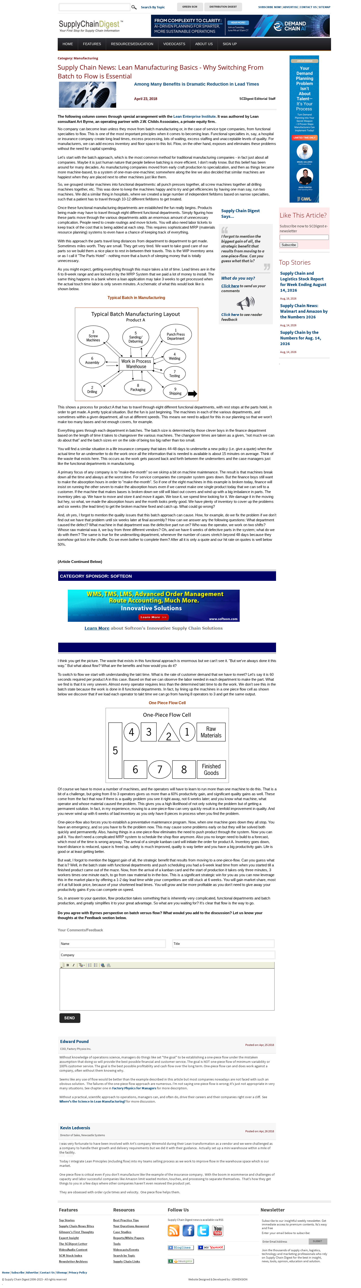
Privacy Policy (78, 1272)
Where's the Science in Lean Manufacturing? (92, 1101)
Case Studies (122, 1232)
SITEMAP (324, 7)
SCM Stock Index (70, 1255)
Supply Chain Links (126, 1261)
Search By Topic (153, 7)
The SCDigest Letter (73, 1244)
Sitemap (61, 1272)
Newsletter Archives (73, 1261)
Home (6, 1272)
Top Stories (67, 1220)
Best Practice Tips (126, 1220)
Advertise (32, 1272)
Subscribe (17, 1272)
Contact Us (47, 1272)
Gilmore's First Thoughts (76, 1232)
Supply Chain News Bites (76, 1226)
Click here (230, 314)
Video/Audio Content (73, 1250)
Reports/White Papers (128, 1238)
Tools (117, 1244)
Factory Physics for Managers (134, 1088)
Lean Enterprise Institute (194, 116)
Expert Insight (69, 1238)
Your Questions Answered (131, 1226)
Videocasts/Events (126, 1250)
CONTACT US (308, 7)
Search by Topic (124, 1255)
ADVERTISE (290, 7)
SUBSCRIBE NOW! (269, 7)
